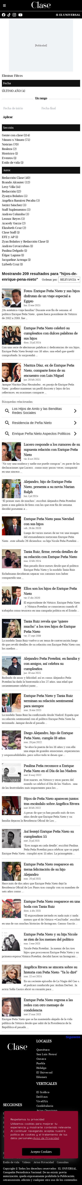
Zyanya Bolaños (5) (14, 196)
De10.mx (42, 1096)
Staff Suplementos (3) (16, 210)
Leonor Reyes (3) (13, 219)
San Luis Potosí (46, 1054)
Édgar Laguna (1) (13, 255)
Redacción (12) (11, 191)
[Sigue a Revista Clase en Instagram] (15, 15)
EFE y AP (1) (10, 237)
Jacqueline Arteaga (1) (16, 260)
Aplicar (8, 117)
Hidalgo (41, 1068)
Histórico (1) (10, 153)
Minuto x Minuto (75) (16, 140)
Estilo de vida (11, 1162)
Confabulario (44, 1106)
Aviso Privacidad (44, 1162)
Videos (26, 1162)
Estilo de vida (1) (12, 163)
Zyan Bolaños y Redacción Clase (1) (25, 241)
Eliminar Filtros (12, 76)
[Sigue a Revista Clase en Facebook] (4, 15)
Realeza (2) (9, 149)
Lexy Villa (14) (11, 187)
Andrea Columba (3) (15, 214)
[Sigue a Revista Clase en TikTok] (10, 15)
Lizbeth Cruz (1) (12, 264)
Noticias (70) (10, 144)
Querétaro (43, 1049)
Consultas (63, 1162)
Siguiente (73, 1037)
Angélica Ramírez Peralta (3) (21, 200)
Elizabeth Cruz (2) (14, 228)
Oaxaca (41, 1059)
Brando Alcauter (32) (16, 182)
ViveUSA (42, 1101)
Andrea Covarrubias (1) (17, 246)
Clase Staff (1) (11, 232)
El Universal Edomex (44, 1075)
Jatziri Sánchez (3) (14, 205)
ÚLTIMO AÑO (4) (13, 91)
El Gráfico (43, 1092)
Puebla (40, 1063)
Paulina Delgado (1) (14, 251)
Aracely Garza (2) (14, 223)
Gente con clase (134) (16, 135)
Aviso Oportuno (46, 1110)
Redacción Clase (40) (16, 178)
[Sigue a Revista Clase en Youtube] (21, 15)
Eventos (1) (9, 158)
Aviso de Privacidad (46, 1138)
